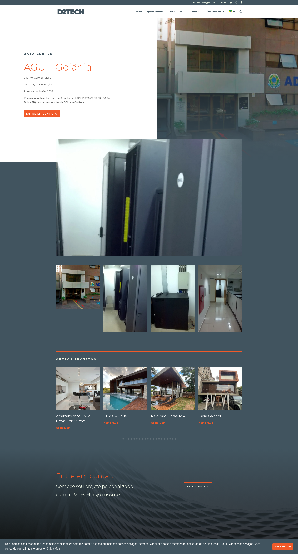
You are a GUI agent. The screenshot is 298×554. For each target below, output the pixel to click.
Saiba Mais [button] (54, 548)
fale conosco (198, 486)
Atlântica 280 (210, 416)
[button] (246, 400)
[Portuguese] (232, 14)
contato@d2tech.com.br (211, 3)
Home (139, 12)
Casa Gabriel (162, 416)
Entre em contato (41, 113)
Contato (196, 12)
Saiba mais (63, 423)
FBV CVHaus (67, 416)
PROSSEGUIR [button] (283, 546)
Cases (171, 12)
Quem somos (155, 12)
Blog (183, 12)
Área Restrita (216, 12)
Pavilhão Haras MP (120, 416)
